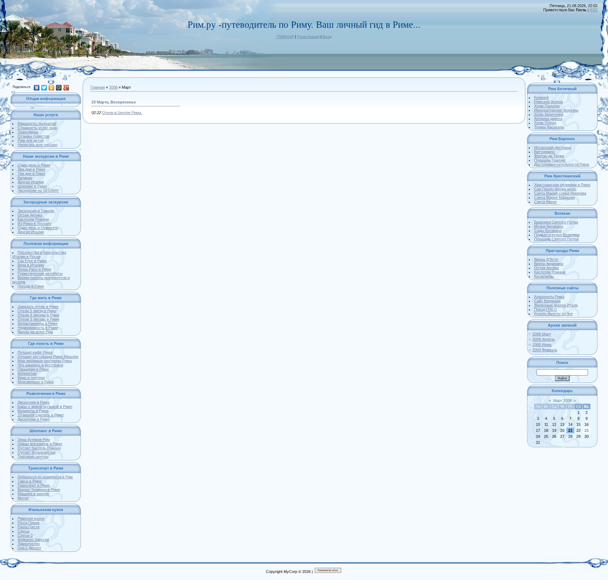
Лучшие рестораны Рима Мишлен (48, 356)
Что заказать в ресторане (40, 365)
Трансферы (28, 132)
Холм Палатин (547, 106)
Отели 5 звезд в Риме (37, 311)
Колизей (541, 97)
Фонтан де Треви (549, 156)
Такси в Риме (30, 481)
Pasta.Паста (28, 527)
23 (586, 430)
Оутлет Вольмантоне (37, 452)
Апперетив (27, 373)
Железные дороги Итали (556, 305)
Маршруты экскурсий (37, 123)
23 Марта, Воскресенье (113, 102)
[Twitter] (44, 87)
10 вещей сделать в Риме (41, 415)
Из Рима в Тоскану (34, 223)
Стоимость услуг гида (37, 128)
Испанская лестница (552, 147)
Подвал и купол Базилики (557, 235)
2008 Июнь (542, 344)
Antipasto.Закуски (33, 539)
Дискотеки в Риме (34, 402)
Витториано (544, 152)
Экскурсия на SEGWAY (38, 190)
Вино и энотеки (31, 378)
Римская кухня (31, 518)
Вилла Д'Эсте (546, 259)
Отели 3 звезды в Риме (38, 319)
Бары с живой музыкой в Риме (45, 406)
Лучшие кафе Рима (35, 352)
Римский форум (548, 102)
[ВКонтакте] (36, 87)
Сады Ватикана (548, 230)
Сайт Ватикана (547, 301)
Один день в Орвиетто (38, 228)
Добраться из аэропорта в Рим (45, 477)
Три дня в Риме (31, 173)
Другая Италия (31, 182)
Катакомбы (544, 276)
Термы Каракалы (549, 127)
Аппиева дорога (548, 118)
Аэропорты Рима (549, 297)
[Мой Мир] (59, 87)
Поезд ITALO (545, 309)
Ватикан (25, 178)
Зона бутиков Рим (34, 439)
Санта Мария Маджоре (554, 197)
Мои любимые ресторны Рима (45, 361)
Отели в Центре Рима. (122, 113)
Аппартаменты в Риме (38, 323)
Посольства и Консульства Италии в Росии (39, 254)
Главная (97, 87)
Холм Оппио (545, 123)
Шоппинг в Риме (32, 186)
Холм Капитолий (548, 114)
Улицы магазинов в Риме (40, 444)
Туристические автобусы (40, 273)
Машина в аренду (33, 494)
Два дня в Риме (31, 169)
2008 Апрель (543, 339)
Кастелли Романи (33, 219)
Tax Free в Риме (32, 261)
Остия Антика (30, 215)
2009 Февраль (544, 350)
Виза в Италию (31, 265)
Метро (23, 498)
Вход (327, 36)
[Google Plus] (66, 87)
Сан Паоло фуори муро (555, 189)
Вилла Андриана (548, 263)
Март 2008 (562, 400)
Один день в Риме (34, 165)
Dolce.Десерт (29, 548)
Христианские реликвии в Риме (562, 185)
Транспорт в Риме (34, 485)
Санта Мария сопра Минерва (560, 193)
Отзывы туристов (33, 136)
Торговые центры (33, 456)
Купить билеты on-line (553, 313)
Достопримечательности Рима (561, 164)
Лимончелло (29, 544)
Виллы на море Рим (35, 332)
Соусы (24, 531)
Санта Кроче (545, 202)
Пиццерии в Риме (33, 369)
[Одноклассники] (51, 87)
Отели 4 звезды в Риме (38, 315)
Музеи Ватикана (548, 226)
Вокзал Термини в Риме (39, 489)
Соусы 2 (25, 535)
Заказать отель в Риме (38, 306)
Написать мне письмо (37, 145)
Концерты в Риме (33, 411)
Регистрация (308, 36)
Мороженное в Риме (36, 382)
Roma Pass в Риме (34, 269)
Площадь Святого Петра (556, 239)
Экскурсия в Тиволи (36, 211)
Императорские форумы (556, 110)
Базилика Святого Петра (556, 222)
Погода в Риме (31, 286)
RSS (593, 10)
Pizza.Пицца (28, 523)
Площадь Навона (549, 160)
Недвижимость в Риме (38, 328)
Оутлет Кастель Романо (39, 448)
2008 (113, 87)
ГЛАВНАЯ (285, 36)
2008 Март (541, 334)
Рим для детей (31, 140)
